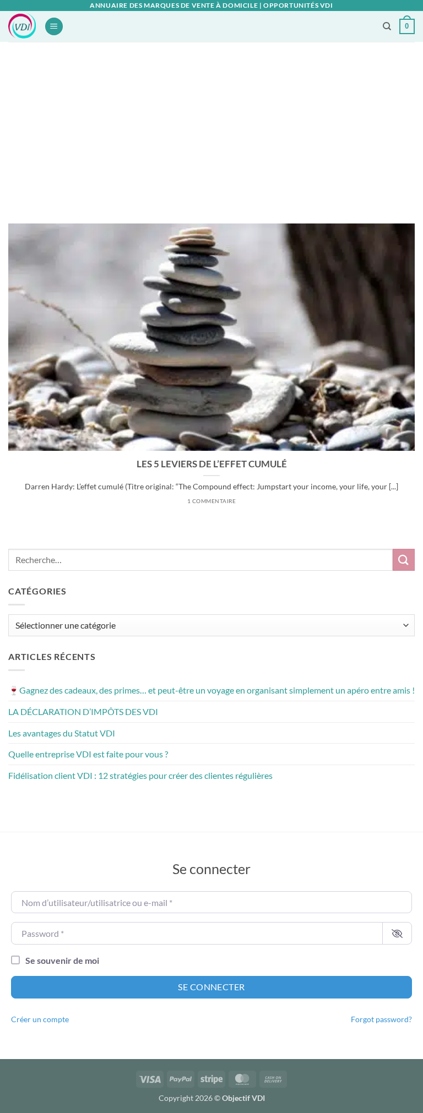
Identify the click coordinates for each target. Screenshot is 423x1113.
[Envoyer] (404, 559)
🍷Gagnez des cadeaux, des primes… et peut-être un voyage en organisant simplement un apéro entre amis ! (211, 690)
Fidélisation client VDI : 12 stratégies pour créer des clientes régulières (140, 775)
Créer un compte (40, 1019)
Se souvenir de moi (62, 960)
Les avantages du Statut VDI (61, 733)
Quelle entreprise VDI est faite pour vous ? (88, 754)
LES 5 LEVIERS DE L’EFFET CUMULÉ (212, 464)
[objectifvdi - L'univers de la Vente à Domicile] (22, 26)
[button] (54, 27)
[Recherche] (387, 26)
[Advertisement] (211, 124)
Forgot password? (381, 1019)
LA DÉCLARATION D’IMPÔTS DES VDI (83, 711)
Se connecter (211, 986)
